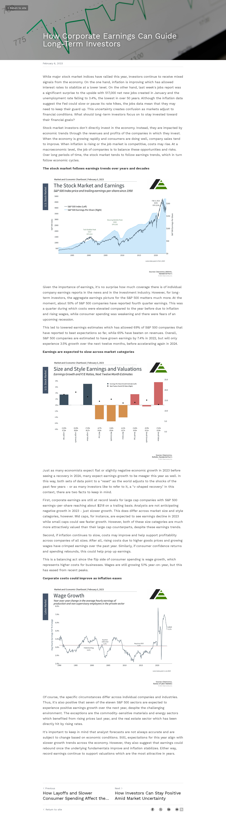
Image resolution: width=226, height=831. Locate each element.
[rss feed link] (181, 809)
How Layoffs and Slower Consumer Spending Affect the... (76, 796)
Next (117, 788)
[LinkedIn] (169, 809)
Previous (50, 788)
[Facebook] (152, 809)
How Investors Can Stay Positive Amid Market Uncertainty (148, 796)
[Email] (177, 809)
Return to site (18, 8)
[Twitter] (160, 809)
